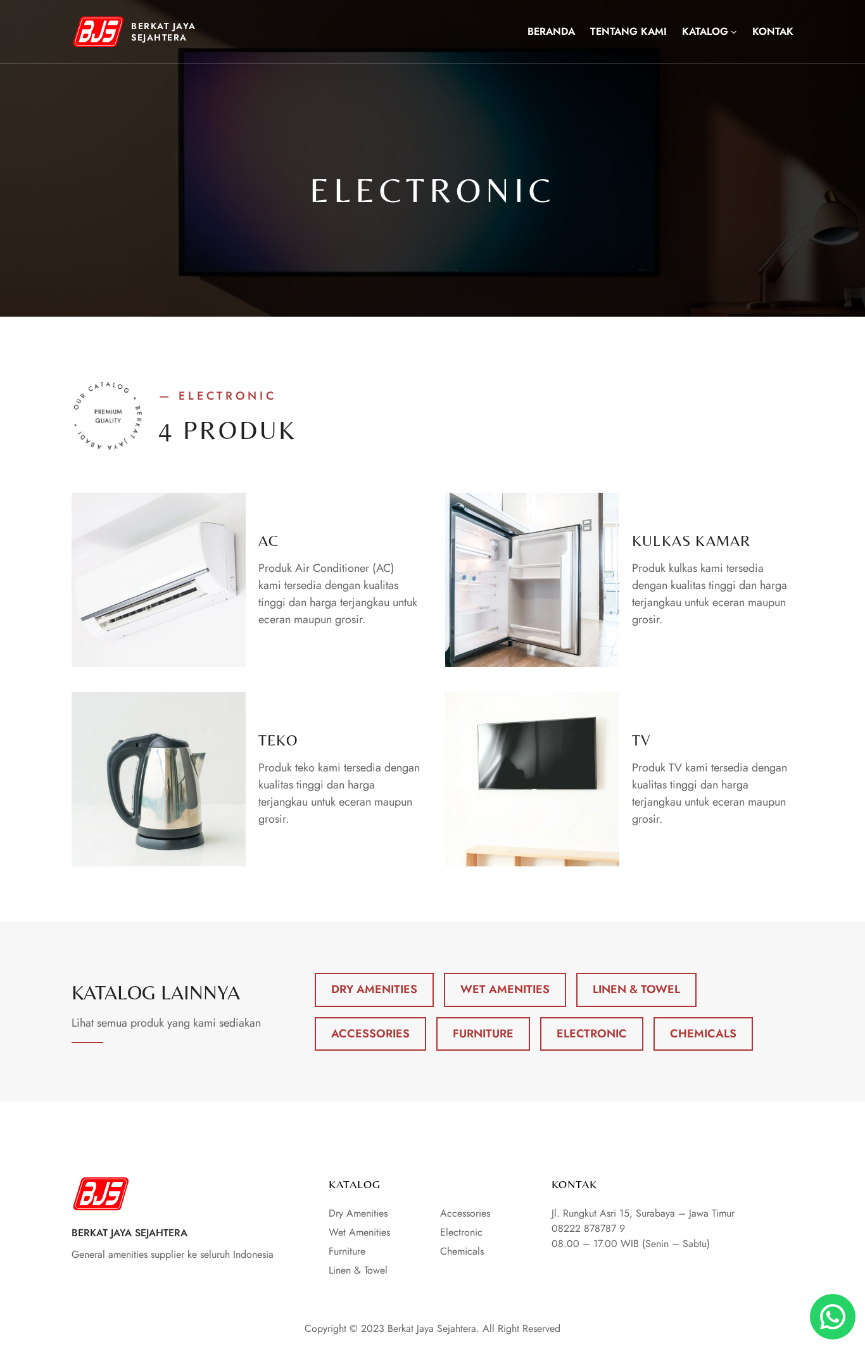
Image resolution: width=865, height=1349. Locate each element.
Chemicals (703, 1033)
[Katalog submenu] (734, 31)
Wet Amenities (505, 989)
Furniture (483, 1033)
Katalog (705, 31)
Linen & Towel (636, 989)
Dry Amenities (374, 989)
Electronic (592, 1033)
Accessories (370, 1033)
